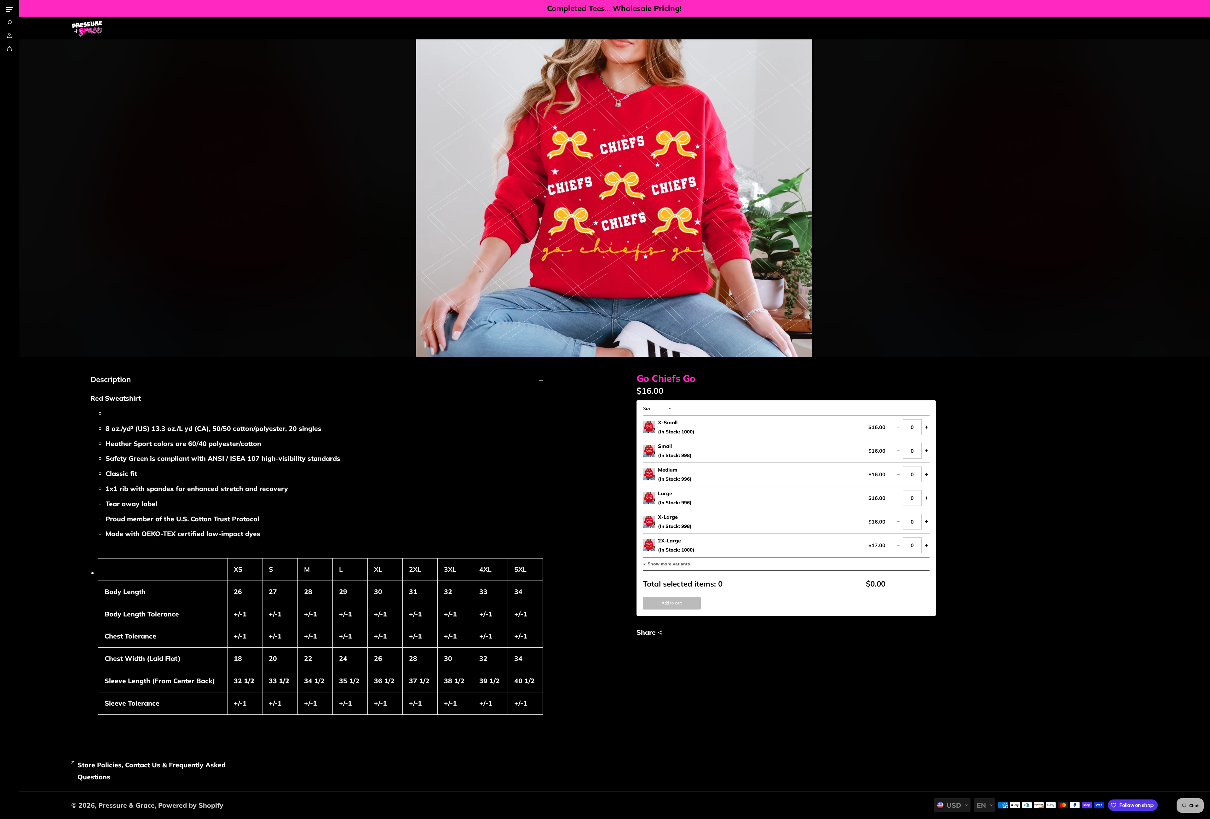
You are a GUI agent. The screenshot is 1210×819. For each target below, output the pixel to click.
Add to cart (672, 603)
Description (110, 379)
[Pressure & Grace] (87, 28)
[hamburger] (9, 9)
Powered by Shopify (190, 805)
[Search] (9, 22)
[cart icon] (9, 49)
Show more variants (669, 563)
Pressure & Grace (126, 805)
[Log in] (9, 36)
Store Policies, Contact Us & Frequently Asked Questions (152, 771)
